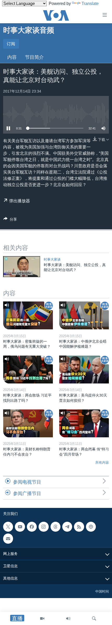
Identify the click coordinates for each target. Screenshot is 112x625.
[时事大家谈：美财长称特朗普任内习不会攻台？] (28, 423)
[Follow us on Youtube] (20, 527)
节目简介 (34, 57)
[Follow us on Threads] (55, 527)
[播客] (91, 527)
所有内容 (102, 463)
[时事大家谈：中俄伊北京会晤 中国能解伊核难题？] (84, 315)
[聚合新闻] (79, 527)
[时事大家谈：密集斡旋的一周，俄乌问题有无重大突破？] (28, 315)
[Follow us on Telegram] (67, 527)
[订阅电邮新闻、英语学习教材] (8, 538)
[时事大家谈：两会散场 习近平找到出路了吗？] (28, 369)
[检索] (94, 618)
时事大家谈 (52, 259)
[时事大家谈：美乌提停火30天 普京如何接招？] (84, 369)
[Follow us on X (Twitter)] (8, 527)
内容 (12, 57)
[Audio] (68, 618)
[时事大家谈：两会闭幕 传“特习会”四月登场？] (84, 423)
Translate (90, 3)
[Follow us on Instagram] (43, 527)
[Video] (42, 618)
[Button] (10, 220)
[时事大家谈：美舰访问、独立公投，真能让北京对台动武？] (21, 266)
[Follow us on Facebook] (32, 527)
